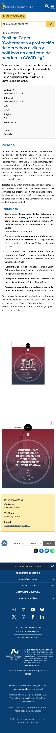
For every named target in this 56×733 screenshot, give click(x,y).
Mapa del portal (22, 710)
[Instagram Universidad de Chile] (23, 609)
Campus (13, 694)
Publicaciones (13, 16)
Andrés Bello (24, 694)
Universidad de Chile (26, 718)
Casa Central (37, 688)
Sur (43, 698)
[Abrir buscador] (47, 6)
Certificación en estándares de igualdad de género (28, 672)
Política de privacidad (28, 722)
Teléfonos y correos (36, 707)
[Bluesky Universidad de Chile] (42, 609)
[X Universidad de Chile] (14, 616)
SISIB (12, 718)
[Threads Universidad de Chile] (23, 616)
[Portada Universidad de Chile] (17, 6)
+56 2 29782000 (17, 707)
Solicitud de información (28, 637)
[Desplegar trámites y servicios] (52, 566)
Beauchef (36, 694)
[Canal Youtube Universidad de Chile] (32, 609)
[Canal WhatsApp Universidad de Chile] (14, 609)
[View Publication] (28, 362)
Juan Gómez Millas (32, 698)
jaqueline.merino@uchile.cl (17, 525)
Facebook (41, 551)
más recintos (28, 701)
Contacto (36, 710)
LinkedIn (47, 551)
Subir (4, 543)
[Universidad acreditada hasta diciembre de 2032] (30, 656)
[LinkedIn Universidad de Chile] (42, 616)
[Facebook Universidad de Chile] (32, 616)
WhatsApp (52, 551)
